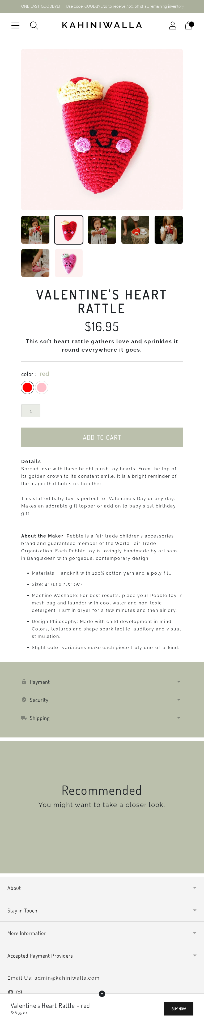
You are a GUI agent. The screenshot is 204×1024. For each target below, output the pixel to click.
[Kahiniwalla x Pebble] (102, 25)
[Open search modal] (34, 25)
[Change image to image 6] (35, 263)
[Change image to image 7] (69, 263)
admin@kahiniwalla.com (67, 978)
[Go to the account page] (172, 25)
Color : (28, 373)
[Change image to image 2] (69, 230)
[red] (27, 387)
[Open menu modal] (15, 25)
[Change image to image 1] (35, 230)
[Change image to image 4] (135, 230)
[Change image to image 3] (102, 230)
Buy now (179, 1008)
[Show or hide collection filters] (102, 993)
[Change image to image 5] (169, 230)
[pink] (41, 387)
